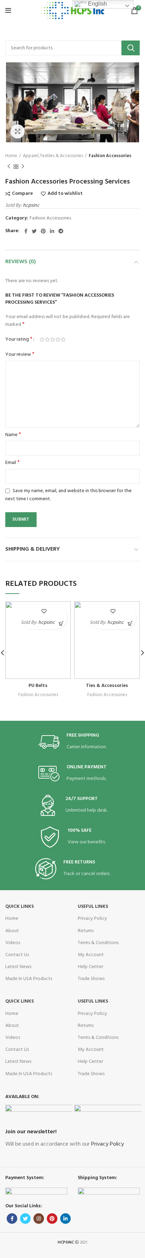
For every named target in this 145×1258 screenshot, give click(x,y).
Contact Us (17, 955)
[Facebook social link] (26, 231)
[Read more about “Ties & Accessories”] (130, 623)
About (12, 931)
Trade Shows (91, 979)
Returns (86, 931)
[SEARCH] (130, 48)
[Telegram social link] (60, 231)
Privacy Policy (92, 919)
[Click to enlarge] (18, 131)
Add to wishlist (65, 193)
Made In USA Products (28, 979)
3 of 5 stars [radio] (52, 339)
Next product (22, 167)
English (97, 4)
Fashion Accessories (110, 156)
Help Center (90, 967)
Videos (12, 943)
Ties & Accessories (107, 686)
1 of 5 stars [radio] (42, 339)
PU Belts (38, 686)
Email (12, 463)
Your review (19, 355)
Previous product (8, 167)
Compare (22, 193)
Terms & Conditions (98, 943)
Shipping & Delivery (32, 549)
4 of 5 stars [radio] (58, 339)
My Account (91, 955)
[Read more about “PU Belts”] (61, 623)
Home (11, 156)
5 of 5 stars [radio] (63, 339)
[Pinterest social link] (43, 231)
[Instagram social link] (38, 1218)
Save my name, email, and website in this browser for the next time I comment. (68, 495)
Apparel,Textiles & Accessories (53, 156)
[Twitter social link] (34, 231)
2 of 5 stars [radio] (47, 339)
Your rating (18, 339)
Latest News (18, 967)
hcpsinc (31, 206)
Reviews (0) (20, 261)
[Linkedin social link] (52, 231)
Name (13, 435)
